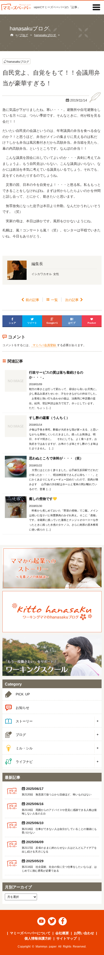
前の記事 (30, 299)
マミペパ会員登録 (44, 344)
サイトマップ (66, 938)
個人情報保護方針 (38, 938)
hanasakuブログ (18, 61)
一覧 (52, 299)
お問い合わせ (84, 933)
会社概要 (62, 933)
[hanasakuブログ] (52, 611)
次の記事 (74, 299)
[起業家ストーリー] (52, 568)
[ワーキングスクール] (52, 655)
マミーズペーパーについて (30, 933)
